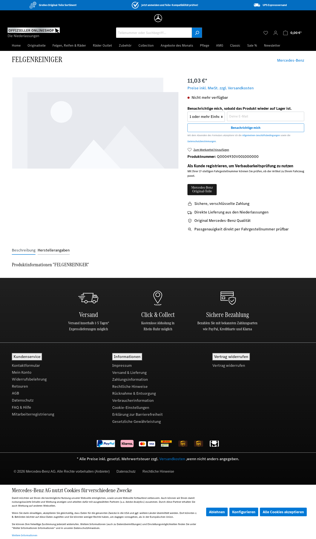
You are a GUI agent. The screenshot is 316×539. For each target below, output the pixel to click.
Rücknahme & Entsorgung (134, 393)
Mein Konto (21, 372)
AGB (15, 393)
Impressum (122, 365)
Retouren (20, 386)
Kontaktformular (26, 365)
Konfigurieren (243, 512)
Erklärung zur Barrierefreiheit (137, 414)
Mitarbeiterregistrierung (33, 414)
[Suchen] (197, 32)
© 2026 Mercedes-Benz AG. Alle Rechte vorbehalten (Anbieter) (62, 471)
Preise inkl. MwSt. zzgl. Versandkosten (220, 88)
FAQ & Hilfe (21, 407)
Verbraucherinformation (133, 400)
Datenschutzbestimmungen (201, 141)
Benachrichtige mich (246, 127)
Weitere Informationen (24, 535)
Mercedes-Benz (290, 60)
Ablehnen (217, 512)
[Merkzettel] (266, 33)
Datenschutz (23, 400)
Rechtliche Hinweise (130, 386)
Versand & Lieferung (129, 372)
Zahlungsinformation (130, 379)
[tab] (23, 250)
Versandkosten (172, 458)
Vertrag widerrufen (228, 365)
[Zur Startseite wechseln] (34, 32)
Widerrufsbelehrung (29, 379)
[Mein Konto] (276, 33)
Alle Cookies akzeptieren (283, 512)
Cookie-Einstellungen (130, 407)
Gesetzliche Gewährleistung (136, 421)
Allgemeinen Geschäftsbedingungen (261, 135)
